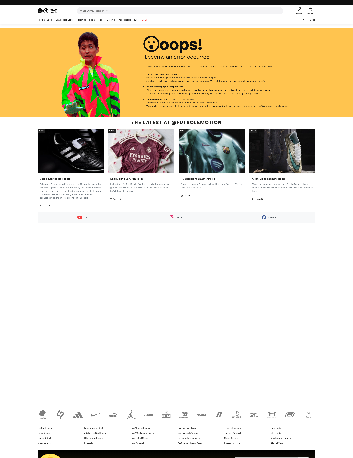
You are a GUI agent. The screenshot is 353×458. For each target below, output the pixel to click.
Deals (144, 20)
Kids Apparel (137, 443)
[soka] (43, 414)
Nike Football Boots (93, 438)
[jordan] (131, 414)
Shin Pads (276, 433)
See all (308, 417)
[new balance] (184, 414)
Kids (136, 20)
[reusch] (201, 414)
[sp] (60, 414)
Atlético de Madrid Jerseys (191, 443)
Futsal (92, 20)
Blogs (312, 20)
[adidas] (78, 414)
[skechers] (290, 414)
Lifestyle (111, 20)
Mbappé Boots (45, 443)
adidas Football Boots (95, 433)
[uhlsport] (237, 414)
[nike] (95, 414)
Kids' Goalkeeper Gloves (143, 433)
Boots (41, 130)
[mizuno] (254, 414)
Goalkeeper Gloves (65, 20)
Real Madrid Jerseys (188, 433)
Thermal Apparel (232, 428)
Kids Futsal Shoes (139, 438)
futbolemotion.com (180, 77)
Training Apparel (232, 433)
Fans (101, 20)
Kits (304, 20)
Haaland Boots (45, 438)
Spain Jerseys (231, 438)
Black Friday (277, 443)
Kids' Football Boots (140, 428)
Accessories (125, 20)
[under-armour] (272, 414)
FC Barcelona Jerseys (189, 438)
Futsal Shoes (44, 433)
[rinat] (219, 414)
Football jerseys (232, 443)
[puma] (113, 414)
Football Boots (45, 20)
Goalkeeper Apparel (281, 438)
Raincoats (276, 428)
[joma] (148, 414)
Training (82, 20)
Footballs (88, 443)
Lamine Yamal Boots (94, 428)
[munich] (166, 414)
